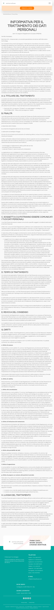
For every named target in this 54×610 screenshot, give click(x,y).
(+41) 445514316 (36, 566)
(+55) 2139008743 (39, 570)
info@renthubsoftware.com (40, 490)
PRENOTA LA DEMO (27, 8)
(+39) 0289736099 (37, 564)
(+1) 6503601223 (37, 559)
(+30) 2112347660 (36, 572)
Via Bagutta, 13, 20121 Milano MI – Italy (26, 587)
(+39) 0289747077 (36, 557)
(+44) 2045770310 (38, 561)
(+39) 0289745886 (37, 568)
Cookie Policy (31, 602)
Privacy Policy (24, 602)
